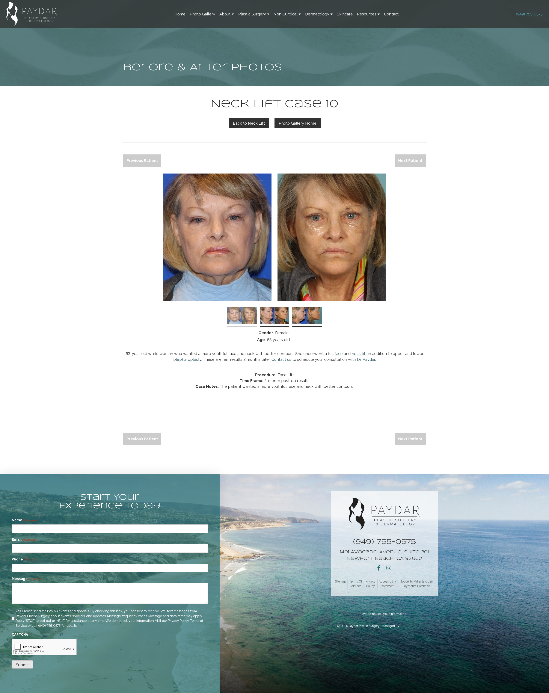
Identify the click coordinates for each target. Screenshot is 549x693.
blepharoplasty (187, 359)
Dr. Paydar (366, 359)
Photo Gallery (202, 14)
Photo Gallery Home (297, 123)
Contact (391, 14)
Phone (24, 559)
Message (27, 579)
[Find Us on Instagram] (389, 568)
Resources (366, 14)
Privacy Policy (178, 621)
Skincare (345, 14)
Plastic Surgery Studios (416, 626)
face (339, 353)
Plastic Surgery (252, 14)
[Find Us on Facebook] (379, 568)
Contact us (281, 359)
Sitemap (340, 581)
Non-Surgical (285, 14)
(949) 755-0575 (529, 14)
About (225, 14)
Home (180, 14)
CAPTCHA (20, 635)
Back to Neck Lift (249, 123)
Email (23, 539)
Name (24, 520)
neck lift (359, 353)
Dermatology (317, 14)
